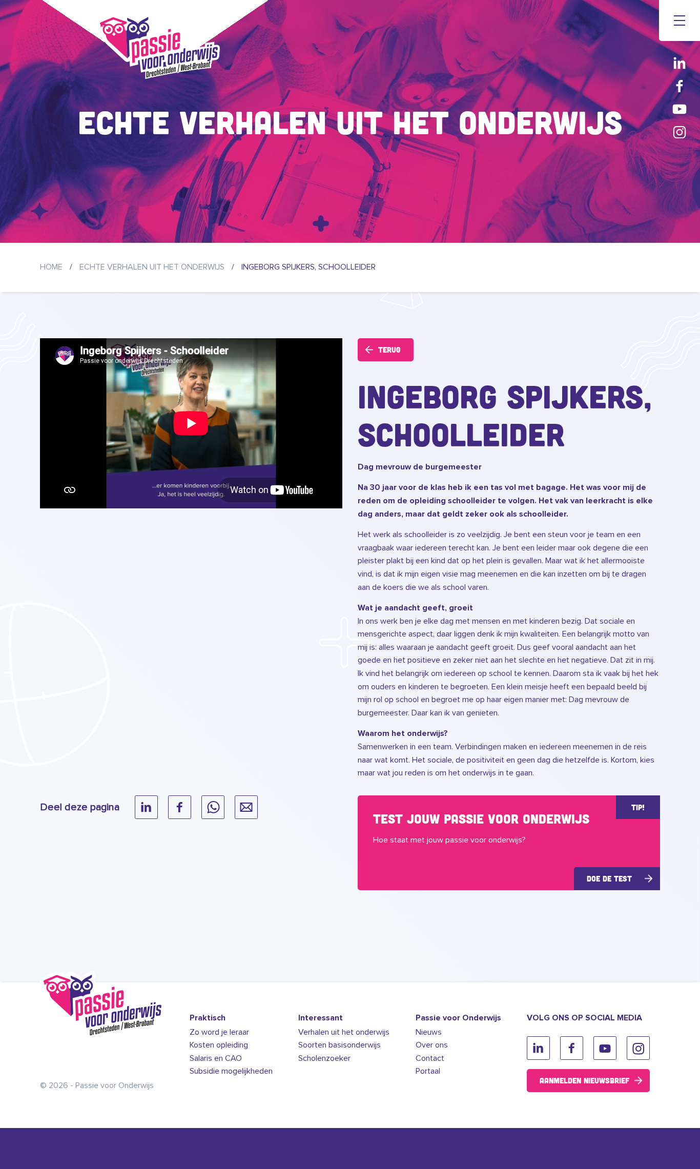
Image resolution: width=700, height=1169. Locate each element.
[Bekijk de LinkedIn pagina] (679, 62)
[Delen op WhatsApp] (212, 807)
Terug (389, 349)
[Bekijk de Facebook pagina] (679, 85)
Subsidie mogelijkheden (231, 1071)
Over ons (432, 1045)
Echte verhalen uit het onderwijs (151, 267)
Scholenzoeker (324, 1058)
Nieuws (429, 1032)
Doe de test (609, 878)
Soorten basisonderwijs (339, 1045)
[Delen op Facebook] (179, 807)
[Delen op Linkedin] (146, 807)
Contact (430, 1058)
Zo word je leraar (219, 1032)
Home (51, 267)
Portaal (428, 1071)
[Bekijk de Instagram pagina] (679, 131)
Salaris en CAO (216, 1058)
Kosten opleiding (219, 1045)
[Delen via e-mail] (246, 807)
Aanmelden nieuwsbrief (584, 1080)
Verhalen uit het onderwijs (343, 1032)
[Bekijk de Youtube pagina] (679, 108)
